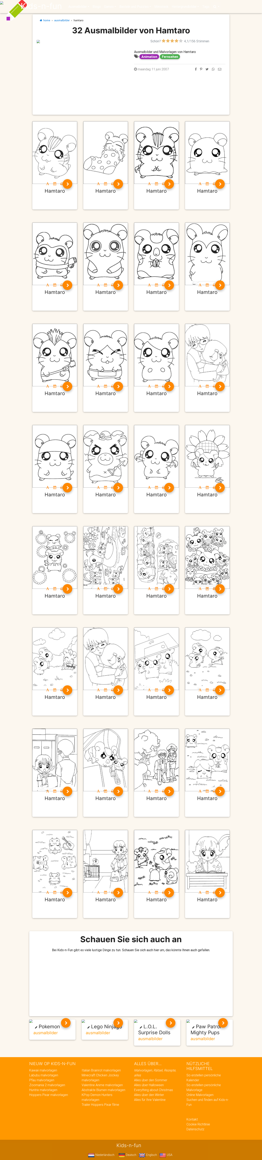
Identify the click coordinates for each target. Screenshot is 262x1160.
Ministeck (161, 6)
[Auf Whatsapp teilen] (213, 69)
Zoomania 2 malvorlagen (47, 1085)
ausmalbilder (62, 20)
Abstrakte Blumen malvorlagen (103, 1090)
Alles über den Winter (149, 1095)
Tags (205, 6)
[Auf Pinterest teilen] (201, 69)
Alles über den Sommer (150, 1080)
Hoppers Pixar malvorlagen (48, 1095)
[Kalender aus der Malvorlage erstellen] (55, 184)
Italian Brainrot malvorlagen (101, 1070)
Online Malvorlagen (199, 1095)
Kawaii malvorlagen (43, 1070)
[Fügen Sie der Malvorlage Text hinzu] (47, 184)
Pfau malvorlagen (41, 1080)
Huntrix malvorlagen (43, 1090)
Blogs (97, 6)
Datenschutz (195, 1129)
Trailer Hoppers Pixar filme (100, 1105)
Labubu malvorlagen (43, 1075)
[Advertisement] (82, 72)
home (46, 20)
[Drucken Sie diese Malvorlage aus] (62, 184)
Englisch (151, 1155)
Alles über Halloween (149, 1085)
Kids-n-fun (41, 6)
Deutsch (130, 1155)
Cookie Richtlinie (198, 1124)
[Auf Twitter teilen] (207, 69)
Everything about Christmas (153, 1090)
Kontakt (192, 1119)
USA (169, 1155)
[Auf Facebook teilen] (196, 69)
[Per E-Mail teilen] (219, 69)
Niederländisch (104, 1155)
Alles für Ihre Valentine (150, 1100)
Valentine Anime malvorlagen (102, 1085)
